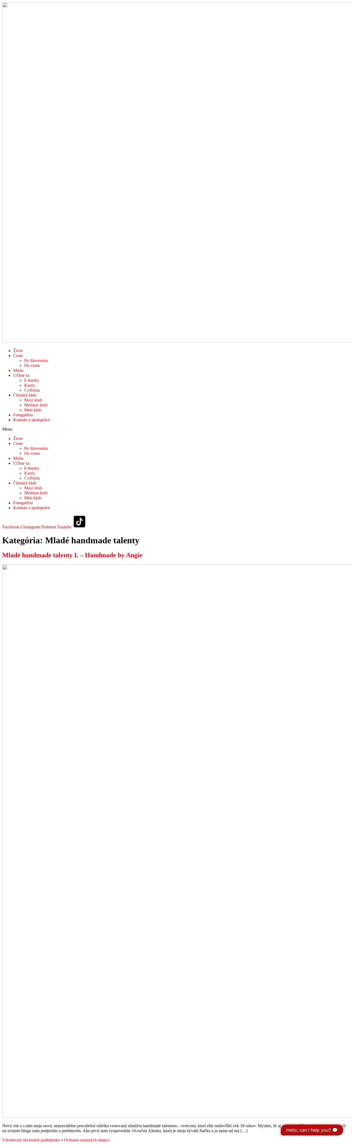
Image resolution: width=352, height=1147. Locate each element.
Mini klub (32, 410)
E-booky (31, 380)
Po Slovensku (36, 360)
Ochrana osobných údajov (87, 1140)
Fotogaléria (23, 415)
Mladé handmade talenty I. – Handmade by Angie (72, 555)
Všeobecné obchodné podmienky (31, 1140)
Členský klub (24, 395)
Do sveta (32, 365)
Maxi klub (33, 400)
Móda (18, 370)
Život (18, 350)
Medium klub (36, 405)
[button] (176, 429)
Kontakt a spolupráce (31, 419)
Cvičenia (32, 390)
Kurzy (29, 385)
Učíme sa (21, 375)
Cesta (18, 355)
